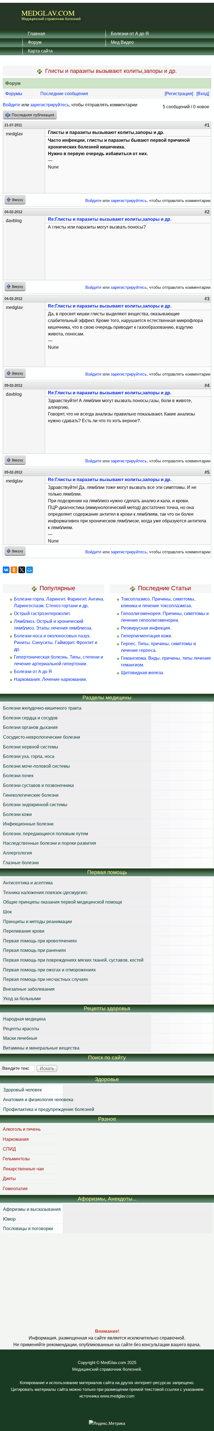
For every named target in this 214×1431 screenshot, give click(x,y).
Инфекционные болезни (28, 824)
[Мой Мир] (29, 569)
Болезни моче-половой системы (36, 766)
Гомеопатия (15, 1188)
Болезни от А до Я (130, 33)
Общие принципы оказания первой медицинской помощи (62, 902)
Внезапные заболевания (29, 989)
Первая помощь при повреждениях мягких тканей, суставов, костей (73, 960)
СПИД (9, 1149)
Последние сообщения (64, 93)
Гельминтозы (16, 1158)
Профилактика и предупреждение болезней (48, 1109)
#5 (207, 472)
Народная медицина (24, 1019)
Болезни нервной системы (30, 747)
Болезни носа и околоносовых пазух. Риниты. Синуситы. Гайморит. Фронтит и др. (55, 642)
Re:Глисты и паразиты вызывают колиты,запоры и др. (109, 219)
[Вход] (202, 93)
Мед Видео (122, 42)
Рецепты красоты (21, 1028)
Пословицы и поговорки (28, 1228)
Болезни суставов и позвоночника (38, 785)
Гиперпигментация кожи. (146, 635)
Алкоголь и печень (22, 1129)
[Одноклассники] (14, 569)
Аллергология (17, 853)
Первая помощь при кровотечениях (40, 940)
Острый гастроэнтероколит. (42, 613)
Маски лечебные (20, 1038)
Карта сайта (40, 51)
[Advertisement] (107, 1281)
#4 (207, 385)
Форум (35, 42)
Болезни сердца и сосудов (30, 718)
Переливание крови (23, 931)
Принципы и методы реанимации (37, 921)
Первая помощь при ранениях (34, 950)
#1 (207, 125)
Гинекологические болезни (31, 795)
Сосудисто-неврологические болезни (41, 737)
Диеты (9, 1178)
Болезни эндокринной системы (35, 804)
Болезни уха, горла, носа (28, 756)
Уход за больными (22, 998)
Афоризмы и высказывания (32, 1209)
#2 (207, 212)
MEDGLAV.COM (48, 13)
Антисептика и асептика (28, 882)
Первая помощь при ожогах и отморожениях (49, 970)
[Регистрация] (179, 93)
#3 (207, 298)
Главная (36, 33)
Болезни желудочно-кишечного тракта (42, 708)
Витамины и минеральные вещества (41, 1048)
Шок (7, 911)
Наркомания (16, 1139)
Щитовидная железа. (142, 672)
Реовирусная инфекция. (146, 628)
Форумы (13, 93)
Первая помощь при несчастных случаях (45, 979)
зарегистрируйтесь (49, 104)
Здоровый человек (22, 1090)
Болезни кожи (17, 814)
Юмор (9, 1219)
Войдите (11, 104)
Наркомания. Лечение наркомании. (50, 679)
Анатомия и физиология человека (38, 1099)
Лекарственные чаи (23, 1168)
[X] (21, 569)
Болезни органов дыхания (30, 727)
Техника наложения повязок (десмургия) (45, 892)
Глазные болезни (21, 862)
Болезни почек (18, 775)
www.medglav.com (117, 1396)
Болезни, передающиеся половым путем (45, 833)
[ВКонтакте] (6, 569)
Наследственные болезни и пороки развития (49, 843)
